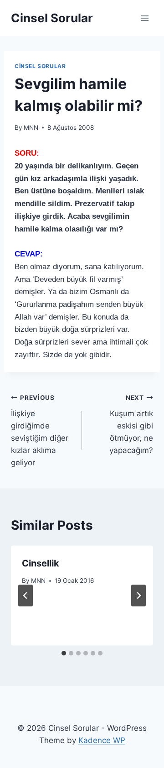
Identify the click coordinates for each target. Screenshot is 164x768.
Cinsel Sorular (40, 66)
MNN (31, 127)
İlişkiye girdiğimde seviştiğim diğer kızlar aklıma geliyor (39, 430)
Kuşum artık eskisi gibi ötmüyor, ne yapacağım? (131, 424)
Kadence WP (101, 740)
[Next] (138, 595)
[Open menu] (144, 18)
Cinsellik (40, 563)
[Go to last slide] (25, 595)
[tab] (64, 653)
